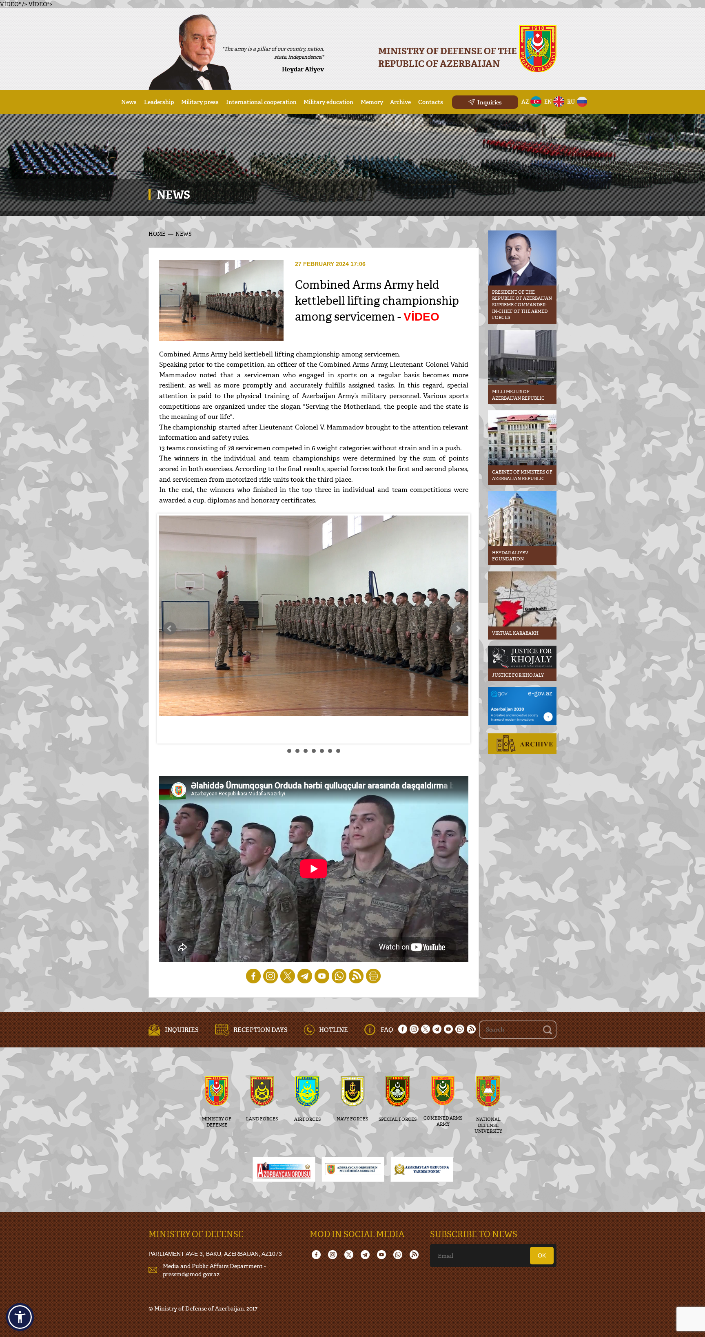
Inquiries (489, 102)
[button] (20, 1317)
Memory (372, 102)
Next (457, 628)
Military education (328, 102)
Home (157, 233)
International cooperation (261, 102)
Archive (400, 102)
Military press (200, 102)
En (548, 101)
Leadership (159, 102)
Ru (571, 101)
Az (525, 101)
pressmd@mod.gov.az (191, 1274)
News (129, 102)
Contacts (430, 102)
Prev (169, 628)
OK (542, 1255)
